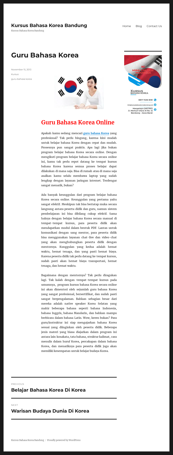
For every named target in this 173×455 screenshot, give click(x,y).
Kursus (15, 74)
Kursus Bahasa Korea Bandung (49, 25)
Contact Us (154, 26)
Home (126, 26)
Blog (139, 26)
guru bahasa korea (21, 79)
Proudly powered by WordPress (64, 440)
